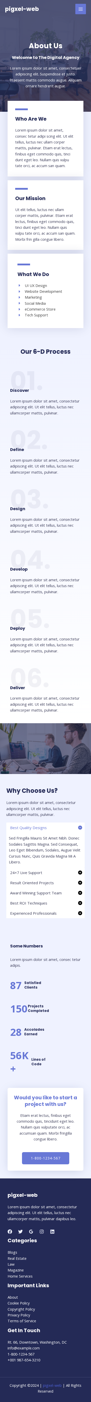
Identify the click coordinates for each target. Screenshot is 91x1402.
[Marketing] (29, 297)
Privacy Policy (19, 1314)
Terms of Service (22, 1320)
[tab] (45, 845)
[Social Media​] (31, 303)
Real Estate (17, 1258)
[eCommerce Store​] (36, 309)
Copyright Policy (21, 1309)
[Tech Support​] (32, 315)
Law (11, 1264)
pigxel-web (22, 9)
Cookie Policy (19, 1303)
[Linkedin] (52, 1231)
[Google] (31, 1231)
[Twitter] (20, 1231)
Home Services (20, 1276)
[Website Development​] (39, 291)
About (13, 1297)
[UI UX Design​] (32, 285)
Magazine (16, 1269)
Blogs (12, 1252)
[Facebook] (10, 1231)
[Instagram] (41, 1231)
